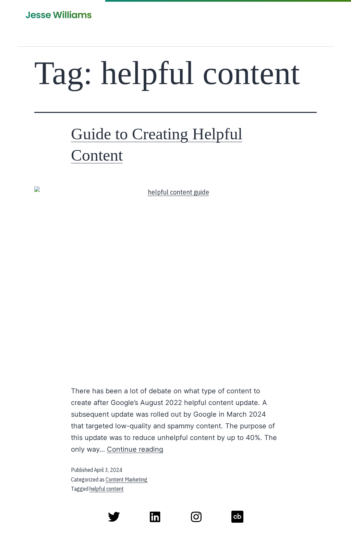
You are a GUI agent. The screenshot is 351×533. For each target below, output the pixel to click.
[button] (230, 38)
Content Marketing (126, 479)
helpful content (106, 488)
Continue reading (135, 449)
